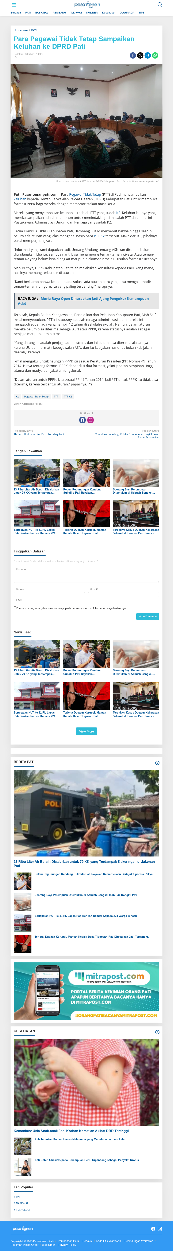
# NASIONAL (21, 1203)
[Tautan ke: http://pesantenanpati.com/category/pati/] (157, 762)
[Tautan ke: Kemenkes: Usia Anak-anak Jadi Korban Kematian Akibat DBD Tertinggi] (86, 1082)
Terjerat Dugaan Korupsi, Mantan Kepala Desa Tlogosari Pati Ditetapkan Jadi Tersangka (84, 531)
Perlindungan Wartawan (138, 1241)
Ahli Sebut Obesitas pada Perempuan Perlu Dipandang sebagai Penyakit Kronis (87, 1160)
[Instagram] (90, 420)
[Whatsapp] (155, 55)
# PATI (17, 1197)
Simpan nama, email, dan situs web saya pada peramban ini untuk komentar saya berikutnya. (71, 608)
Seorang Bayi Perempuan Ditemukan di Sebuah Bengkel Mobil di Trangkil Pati (132, 491)
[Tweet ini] (140, 55)
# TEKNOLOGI (22, 1210)
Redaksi (87, 1241)
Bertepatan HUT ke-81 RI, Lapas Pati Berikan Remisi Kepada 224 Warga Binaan (34, 531)
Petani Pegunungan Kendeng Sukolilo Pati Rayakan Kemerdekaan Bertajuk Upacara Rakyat (83, 491)
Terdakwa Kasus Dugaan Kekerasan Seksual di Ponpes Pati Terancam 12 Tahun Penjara (136, 531)
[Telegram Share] (148, 55)
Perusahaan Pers (68, 1241)
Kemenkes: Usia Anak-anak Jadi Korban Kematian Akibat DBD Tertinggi (71, 1131)
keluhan (20, 199)
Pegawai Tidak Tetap (85, 194)
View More (86, 731)
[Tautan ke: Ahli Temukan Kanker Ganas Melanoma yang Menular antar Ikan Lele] (22, 1146)
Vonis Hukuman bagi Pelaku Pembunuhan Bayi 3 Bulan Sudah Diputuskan (127, 434)
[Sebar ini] (133, 55)
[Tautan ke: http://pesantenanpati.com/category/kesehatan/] (157, 1032)
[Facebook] (82, 420)
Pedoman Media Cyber (24, 1244)
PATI (16, 57)
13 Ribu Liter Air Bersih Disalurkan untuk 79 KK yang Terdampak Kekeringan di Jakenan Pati (36, 491)
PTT (56, 396)
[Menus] (14, 5)
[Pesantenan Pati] (87, 4)
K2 (118, 212)
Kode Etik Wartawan (108, 1241)
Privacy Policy (67, 1244)
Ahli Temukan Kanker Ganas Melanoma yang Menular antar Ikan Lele (79, 1139)
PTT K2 (99, 236)
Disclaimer (48, 1244)
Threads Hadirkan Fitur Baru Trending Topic (39, 432)
